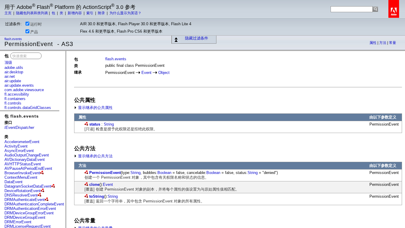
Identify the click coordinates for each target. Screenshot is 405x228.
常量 (392, 43)
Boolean (164, 172)
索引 (90, 13)
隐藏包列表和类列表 (32, 13)
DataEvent (13, 182)
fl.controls (12, 103)
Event (146, 72)
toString (96, 196)
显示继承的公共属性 (95, 107)
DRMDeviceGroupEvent (24, 217)
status (94, 124)
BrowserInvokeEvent (22, 173)
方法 (383, 43)
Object (164, 72)
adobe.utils (13, 67)
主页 (8, 13)
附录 (102, 13)
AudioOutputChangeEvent (26, 155)
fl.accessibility (16, 94)
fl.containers (14, 98)
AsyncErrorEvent (19, 150)
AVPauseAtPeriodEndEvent (28, 168)
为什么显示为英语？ (125, 13)
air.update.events (19, 85)
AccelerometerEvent (21, 142)
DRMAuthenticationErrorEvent (30, 208)
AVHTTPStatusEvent (22, 164)
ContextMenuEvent (20, 177)
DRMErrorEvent (17, 222)
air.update (12, 81)
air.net (9, 76)
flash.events (13, 39)
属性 (373, 43)
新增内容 (75, 13)
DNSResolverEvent (21, 195)
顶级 (8, 62)
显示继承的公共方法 (95, 156)
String (109, 124)
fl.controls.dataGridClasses (27, 107)
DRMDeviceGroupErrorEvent (29, 213)
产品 (34, 32)
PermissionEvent (105, 172)
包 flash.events (21, 116)
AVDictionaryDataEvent (24, 159)
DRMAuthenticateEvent (24, 199)
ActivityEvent (16, 146)
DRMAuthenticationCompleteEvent (34, 204)
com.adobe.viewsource (24, 90)
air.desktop (13, 72)
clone (94, 184)
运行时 (36, 24)
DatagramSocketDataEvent (27, 186)
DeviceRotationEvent (22, 191)
